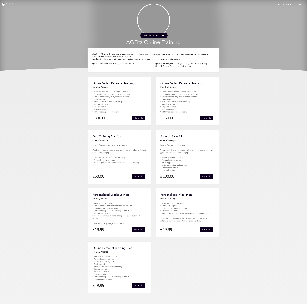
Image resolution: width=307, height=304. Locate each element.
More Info (138, 118)
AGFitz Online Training (153, 42)
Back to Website (285, 4)
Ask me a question (153, 35)
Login (300, 4)
